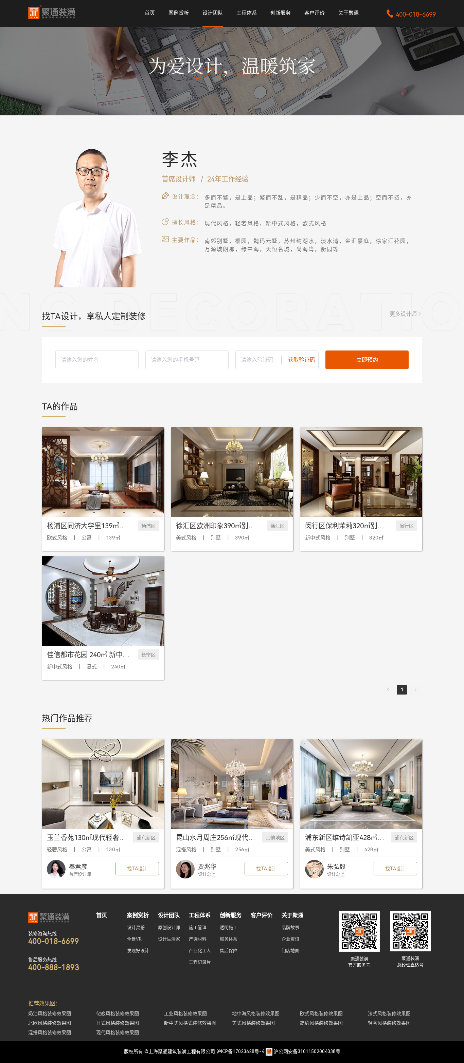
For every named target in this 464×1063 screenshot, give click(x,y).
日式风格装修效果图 (117, 1023)
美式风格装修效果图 (253, 1023)
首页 (150, 13)
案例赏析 (178, 13)
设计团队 (212, 13)
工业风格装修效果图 (185, 1013)
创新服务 (280, 13)
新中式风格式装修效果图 (190, 1023)
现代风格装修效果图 (117, 1032)
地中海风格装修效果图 (256, 1013)
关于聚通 (348, 13)
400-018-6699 (411, 14)
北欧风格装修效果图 (49, 1023)
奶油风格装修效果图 (49, 1013)
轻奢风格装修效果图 (389, 1023)
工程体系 (246, 13)
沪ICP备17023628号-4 (240, 1051)
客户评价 (314, 13)
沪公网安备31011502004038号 (307, 1051)
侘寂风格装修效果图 (117, 1013)
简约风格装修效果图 (321, 1023)
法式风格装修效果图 (389, 1013)
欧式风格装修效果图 (321, 1013)
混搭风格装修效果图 (49, 1032)
